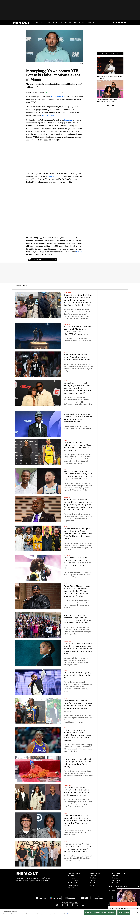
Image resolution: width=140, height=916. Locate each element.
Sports (66, 352)
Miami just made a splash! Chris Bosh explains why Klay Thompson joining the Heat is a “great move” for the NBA (78, 475)
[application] (124, 897)
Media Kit (93, 883)
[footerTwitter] (78, 906)
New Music (67, 324)
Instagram (110, 22)
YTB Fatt (53, 259)
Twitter (122, 22)
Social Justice (57, 22)
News (75, 22)
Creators (82, 22)
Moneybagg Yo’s (56, 97)
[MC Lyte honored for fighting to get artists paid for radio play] (38, 682)
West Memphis (54, 176)
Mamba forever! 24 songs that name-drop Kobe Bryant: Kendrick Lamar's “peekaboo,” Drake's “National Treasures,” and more (78, 533)
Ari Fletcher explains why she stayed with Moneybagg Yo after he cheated (108, 100)
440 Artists (71, 888)
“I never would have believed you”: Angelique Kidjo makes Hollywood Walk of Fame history (77, 763)
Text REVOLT (116, 880)
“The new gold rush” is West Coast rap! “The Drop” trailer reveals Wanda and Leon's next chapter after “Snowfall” (78, 848)
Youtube (125, 22)
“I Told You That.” (48, 115)
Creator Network (73, 885)
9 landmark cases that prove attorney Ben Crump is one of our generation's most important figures (78, 418)
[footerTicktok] (62, 906)
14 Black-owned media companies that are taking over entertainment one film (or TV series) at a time (77, 791)
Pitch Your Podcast (73, 883)
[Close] (137, 912)
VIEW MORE (110, 105)
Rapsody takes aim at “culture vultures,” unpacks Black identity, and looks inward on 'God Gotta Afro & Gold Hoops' (78, 563)
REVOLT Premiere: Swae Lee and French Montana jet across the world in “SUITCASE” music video (78, 330)
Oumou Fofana (32, 92)
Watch (42, 22)
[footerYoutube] (83, 906)
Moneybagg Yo (38, 259)
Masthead (93, 878)
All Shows (71, 875)
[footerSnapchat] (67, 906)
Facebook (119, 22)
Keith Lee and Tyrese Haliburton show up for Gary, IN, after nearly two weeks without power (77, 446)
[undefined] (110, 65)
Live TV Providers (73, 880)
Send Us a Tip (94, 880)
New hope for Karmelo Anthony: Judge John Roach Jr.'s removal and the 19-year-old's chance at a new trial (78, 619)
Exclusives (68, 22)
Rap (47, 259)
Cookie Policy (70, 913)
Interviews (67, 293)
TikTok (113, 22)
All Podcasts (71, 878)
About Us (93, 875)
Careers (92, 885)
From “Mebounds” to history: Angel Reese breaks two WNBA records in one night (77, 357)
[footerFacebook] (73, 906)
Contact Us (115, 878)
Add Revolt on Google (54, 92)
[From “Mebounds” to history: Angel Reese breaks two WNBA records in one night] (38, 364)
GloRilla (79, 252)
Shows (36, 22)
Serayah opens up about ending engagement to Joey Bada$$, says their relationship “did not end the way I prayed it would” (77, 388)
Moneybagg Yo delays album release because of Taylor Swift (109, 77)
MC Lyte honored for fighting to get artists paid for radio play (77, 675)
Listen (49, 22)
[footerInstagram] (57, 906)
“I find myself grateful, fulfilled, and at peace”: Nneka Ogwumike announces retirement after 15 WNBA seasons (77, 735)
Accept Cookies (124, 912)
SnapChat (116, 22)
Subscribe (91, 22)
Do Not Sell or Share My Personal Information (99, 912)
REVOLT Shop (116, 883)
